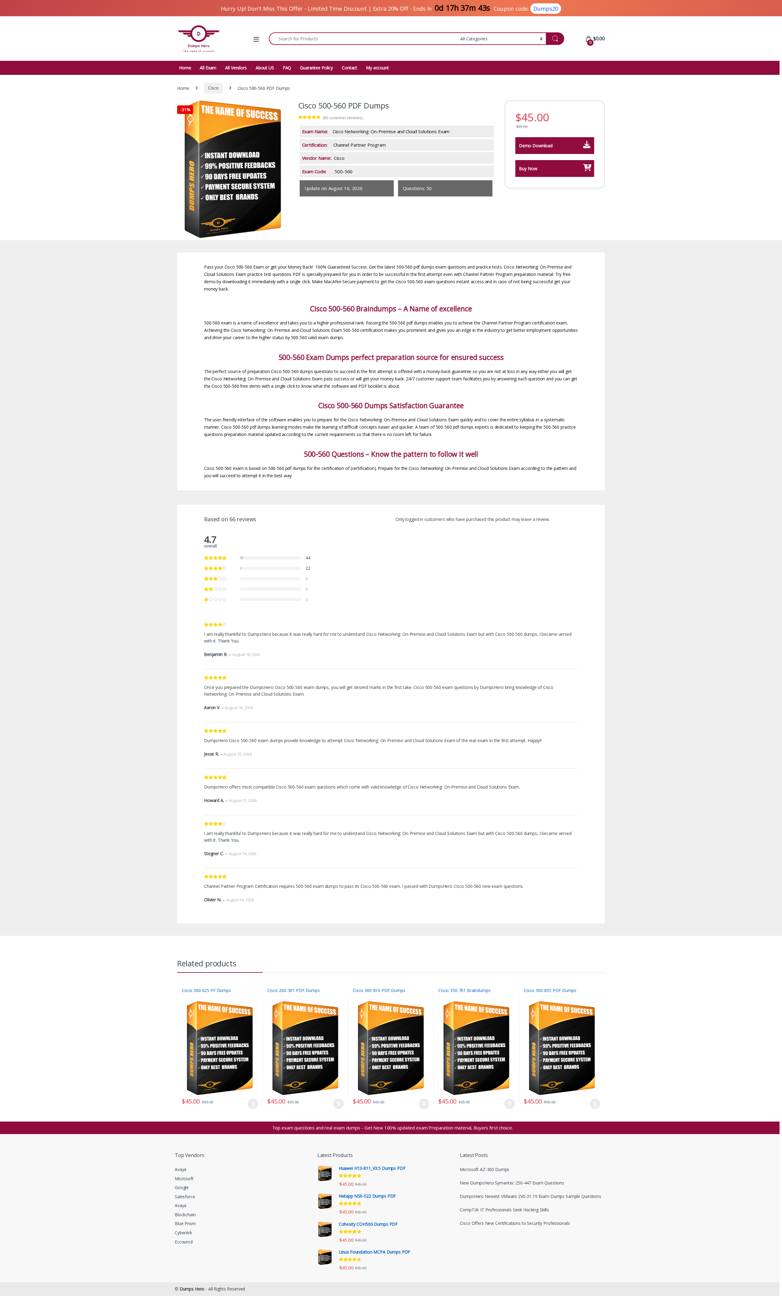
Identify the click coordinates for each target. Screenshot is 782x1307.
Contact (349, 68)
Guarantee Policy (316, 68)
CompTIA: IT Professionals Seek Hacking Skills (504, 1210)
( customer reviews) (342, 117)
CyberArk (183, 1233)
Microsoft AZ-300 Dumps (484, 1169)
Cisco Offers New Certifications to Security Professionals (515, 1223)
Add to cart (253, 1104)
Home (185, 68)
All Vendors (236, 68)
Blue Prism (185, 1223)
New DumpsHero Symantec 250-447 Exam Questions (512, 1183)
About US (265, 68)
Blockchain (185, 1214)
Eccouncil (184, 1242)
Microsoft (184, 1178)
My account (377, 68)
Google (182, 1187)
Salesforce (185, 1196)
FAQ (287, 68)
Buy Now (528, 168)
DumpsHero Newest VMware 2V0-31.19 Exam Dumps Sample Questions (530, 1196)
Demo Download (536, 145)
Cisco (213, 88)
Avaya (180, 1169)
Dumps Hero (192, 1289)
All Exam (208, 68)
